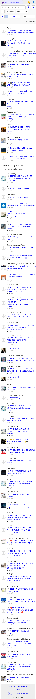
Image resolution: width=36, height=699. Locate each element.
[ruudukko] (10, 16)
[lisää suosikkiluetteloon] (8, 30)
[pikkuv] (6, 16)
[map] (18, 16)
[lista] (3, 16)
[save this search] (33, 7)
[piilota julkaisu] (12, 35)
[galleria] (14, 16)
